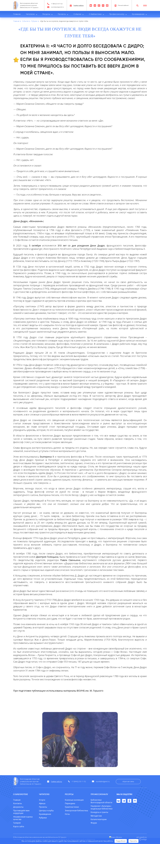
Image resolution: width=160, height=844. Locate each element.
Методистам (96, 816)
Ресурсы (46, 14)
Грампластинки (72, 807)
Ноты (67, 814)
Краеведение (138, 14)
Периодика (70, 803)
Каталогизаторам (99, 819)
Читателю (30, 14)
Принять (133, 841)
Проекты (62, 14)
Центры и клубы (46, 810)
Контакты (17, 803)
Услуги (42, 800)
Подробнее (121, 841)
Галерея (17, 823)
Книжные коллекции (74, 800)
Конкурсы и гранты (99, 812)
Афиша (42, 803)
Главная (16, 14)
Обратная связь (128, 781)
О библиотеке (95, 14)
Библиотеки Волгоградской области (101, 801)
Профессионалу (116, 14)
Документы (18, 807)
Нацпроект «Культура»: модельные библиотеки (101, 807)
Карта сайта (18, 826)
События (77, 14)
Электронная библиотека (76, 810)
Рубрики (43, 817)
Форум (94, 823)
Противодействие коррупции (21, 811)
